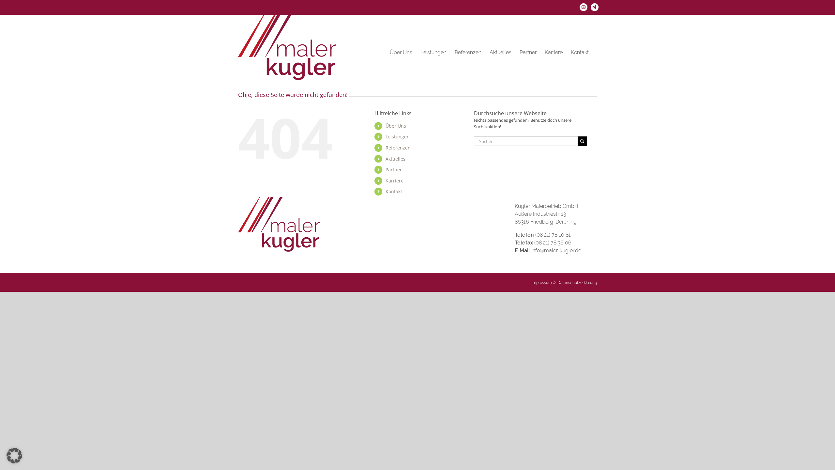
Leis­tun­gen (398, 136)
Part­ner (394, 169)
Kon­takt (394, 191)
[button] (14, 455)
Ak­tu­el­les (395, 159)
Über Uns (396, 126)
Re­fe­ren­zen (398, 148)
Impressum (542, 282)
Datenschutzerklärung (577, 282)
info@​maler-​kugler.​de (556, 250)
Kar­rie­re (394, 181)
